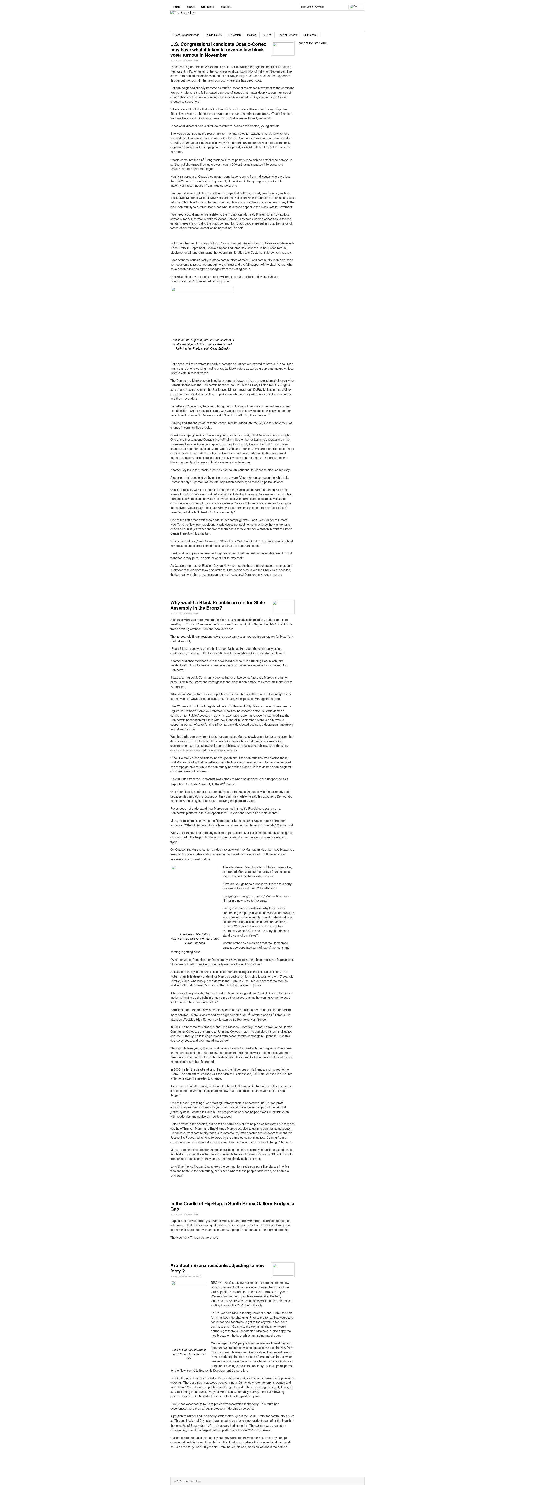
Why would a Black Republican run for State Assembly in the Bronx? (217, 605)
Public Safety (214, 35)
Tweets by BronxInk (312, 43)
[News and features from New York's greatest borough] (182, 12)
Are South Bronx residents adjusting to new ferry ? (217, 1268)
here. (215, 1237)
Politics (251, 35)
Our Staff (207, 6)
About (191, 6)
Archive (226, 6)
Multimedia (310, 35)
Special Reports (287, 35)
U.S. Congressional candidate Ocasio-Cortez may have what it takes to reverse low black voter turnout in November (218, 49)
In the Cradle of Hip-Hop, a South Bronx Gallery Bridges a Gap (232, 1206)
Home (176, 6)
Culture (267, 35)
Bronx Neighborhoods (186, 35)
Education (235, 35)
